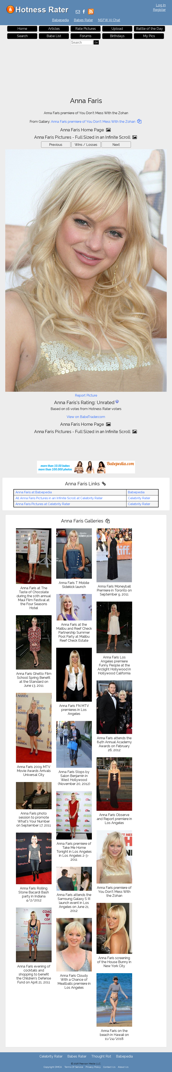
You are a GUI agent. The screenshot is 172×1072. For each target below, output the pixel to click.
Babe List (54, 36)
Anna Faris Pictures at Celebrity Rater (43, 504)
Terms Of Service (73, 1066)
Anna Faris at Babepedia (34, 492)
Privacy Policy (93, 1066)
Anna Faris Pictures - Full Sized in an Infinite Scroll (82, 137)
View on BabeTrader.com (86, 417)
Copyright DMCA (53, 1066)
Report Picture (86, 395)
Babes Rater (83, 20)
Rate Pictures (85, 29)
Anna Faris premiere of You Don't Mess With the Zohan (93, 122)
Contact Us (109, 1066)
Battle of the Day (149, 29)
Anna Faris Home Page (82, 129)
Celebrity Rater (139, 498)
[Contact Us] (78, 12)
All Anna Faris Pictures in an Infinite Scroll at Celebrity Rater (59, 498)
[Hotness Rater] (39, 12)
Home (22, 29)
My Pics (149, 36)
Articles (54, 29)
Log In (161, 5)
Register (159, 10)
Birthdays (117, 36)
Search (22, 36)
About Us (123, 1066)
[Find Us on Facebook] (84, 12)
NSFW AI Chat (109, 20)
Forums (85, 36)
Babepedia (60, 20)
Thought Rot (101, 1056)
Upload (117, 29)
